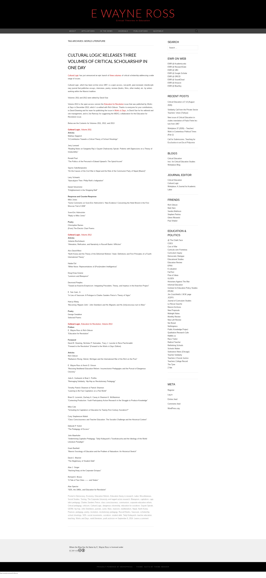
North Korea (143, 509)
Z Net (170, 368)
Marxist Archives (174, 307)
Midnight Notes (174, 313)
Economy (90, 496)
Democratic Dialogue (176, 256)
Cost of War (172, 246)
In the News (106, 31)
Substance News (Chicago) (178, 352)
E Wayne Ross (133, 13)
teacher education (144, 515)
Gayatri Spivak (147, 506)
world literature (96, 518)
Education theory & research (121, 496)
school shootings (74, 515)
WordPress (126, 567)
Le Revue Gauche (175, 304)
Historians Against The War (179, 282)
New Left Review (174, 320)
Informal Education (175, 285)
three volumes (115, 75)
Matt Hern (172, 208)
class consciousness (109, 502)
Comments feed (174, 404)
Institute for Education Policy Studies (183, 288)
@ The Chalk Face (175, 240)
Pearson (71, 512)
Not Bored (172, 323)
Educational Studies (176, 259)
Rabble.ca (172, 336)
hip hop (77, 509)
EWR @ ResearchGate (177, 67)
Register (171, 390)
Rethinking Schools (175, 345)
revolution (94, 512)
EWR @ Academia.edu (177, 64)
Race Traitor (172, 339)
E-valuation (172, 269)
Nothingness (173, 326)
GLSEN (171, 278)
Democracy (80, 496)
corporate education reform (141, 502)
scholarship (144, 512)
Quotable (158, 31)
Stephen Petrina (174, 214)
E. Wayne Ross (102, 547)
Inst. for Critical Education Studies (181, 162)
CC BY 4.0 (73, 551)
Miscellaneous (145, 496)
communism (124, 502)
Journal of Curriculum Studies (179, 301)
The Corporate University (98, 499)
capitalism (144, 499)
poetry (86, 512)
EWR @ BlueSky (174, 86)
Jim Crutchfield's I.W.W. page (179, 294)
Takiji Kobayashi (129, 515)
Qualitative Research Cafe (178, 333)
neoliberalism (126, 509)
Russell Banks (124, 512)
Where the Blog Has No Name (81, 547)
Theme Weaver (161, 567)
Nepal (134, 509)
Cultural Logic (96, 506)
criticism (86, 506)
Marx (110, 509)
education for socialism (130, 506)
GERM (70, 509)
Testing (83, 499)
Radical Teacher (174, 342)
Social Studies (74, 499)
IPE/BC (171, 291)
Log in (170, 395)
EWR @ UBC (173, 70)
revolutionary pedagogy (108, 512)
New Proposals (174, 310)
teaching (71, 518)
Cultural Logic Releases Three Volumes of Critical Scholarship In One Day (107, 61)
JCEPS (171, 297)
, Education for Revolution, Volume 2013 (90, 324)
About (72, 31)
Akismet (16, 573)
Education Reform (102, 496)
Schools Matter (174, 348)
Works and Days (82, 518)
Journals (123, 31)
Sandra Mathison (174, 211)
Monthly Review (174, 317)
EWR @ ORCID (174, 76)
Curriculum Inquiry (175, 253)
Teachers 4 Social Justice (178, 358)
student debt (117, 515)
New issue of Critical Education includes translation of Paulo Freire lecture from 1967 (183, 120)
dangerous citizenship (111, 506)
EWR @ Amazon (174, 83)
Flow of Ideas (173, 275)
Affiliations (88, 31)
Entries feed (172, 399)
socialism (107, 515)
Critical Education (175, 158)
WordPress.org (174, 408)
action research (123, 499)
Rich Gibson (172, 205)
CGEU (170, 243)
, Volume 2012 (80, 235)
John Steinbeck (87, 509)
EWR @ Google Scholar (177, 73)
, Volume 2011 (79, 130)
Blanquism (135, 499)
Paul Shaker (172, 221)
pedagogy (79, 512)
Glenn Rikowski (174, 218)
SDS (84, 515)
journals (98, 509)
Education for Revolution (114, 104)
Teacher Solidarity (175, 355)
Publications (141, 31)
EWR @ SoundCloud (176, 80)
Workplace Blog (174, 165)
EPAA (170, 266)
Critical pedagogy (75, 506)
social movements (94, 515)
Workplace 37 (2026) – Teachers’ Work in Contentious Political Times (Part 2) (182, 131)
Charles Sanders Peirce (90, 502)
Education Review (175, 262)
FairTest (171, 272)
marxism (116, 509)
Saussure (135, 512)
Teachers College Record (178, 361)
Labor (136, 496)
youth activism (109, 518)
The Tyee (171, 364)
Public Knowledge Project (178, 329)
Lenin (104, 509)
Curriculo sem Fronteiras (177, 250)
